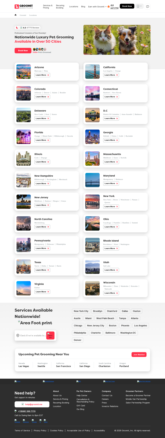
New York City (81, 311)
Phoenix (125, 325)
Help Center (82, 395)
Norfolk (123, 158)
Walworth (108, 289)
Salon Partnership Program (138, 403)
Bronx (115, 200)
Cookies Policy (56, 430)
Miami (88, 318)
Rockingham (52, 179)
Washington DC (128, 333)
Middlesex (107, 158)
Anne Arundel (127, 114)
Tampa (122, 318)
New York (107, 200)
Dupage (44, 158)
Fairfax (37, 288)
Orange (118, 71)
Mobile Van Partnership (136, 399)
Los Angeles (108, 71)
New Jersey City (95, 325)
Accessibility (99, 430)
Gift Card (81, 406)
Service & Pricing (60, 399)
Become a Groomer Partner (138, 395)
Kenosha (134, 286)
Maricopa (38, 71)
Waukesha (124, 286)
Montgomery (108, 179)
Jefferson (37, 93)
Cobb (121, 136)
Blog (83, 6)
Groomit (23, 15)
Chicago (78, 325)
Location (57, 406)
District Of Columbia (111, 114)
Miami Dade (47, 136)
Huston (136, 311)
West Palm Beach (105, 318)
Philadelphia (61, 244)
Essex (116, 158)
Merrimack (63, 179)
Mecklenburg (39, 223)
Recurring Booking (60, 6)
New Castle (38, 114)
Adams (54, 93)
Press (104, 403)
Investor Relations (110, 406)
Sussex (54, 114)
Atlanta (134, 318)
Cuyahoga (107, 223)
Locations (73, 6)
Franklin (117, 223)
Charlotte (96, 333)
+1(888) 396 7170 (27, 411)
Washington (124, 244)
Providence (107, 244)
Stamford (112, 311)
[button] (139, 6)
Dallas (44, 266)
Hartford (106, 93)
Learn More (41, 75)
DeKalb (106, 136)
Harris (59, 266)
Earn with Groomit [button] (96, 6)
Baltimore (138, 114)
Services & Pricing (47, 6)
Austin (77, 318)
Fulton (114, 136)
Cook (36, 158)
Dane (116, 286)
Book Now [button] (23, 50)
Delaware (50, 244)
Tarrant (51, 266)
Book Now (127, 6)
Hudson (48, 201)
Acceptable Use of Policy (78, 430)
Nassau (134, 200)
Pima (46, 71)
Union (63, 201)
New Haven (116, 93)
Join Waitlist (139, 354)
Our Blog (80, 409)
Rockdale (129, 136)
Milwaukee (107, 286)
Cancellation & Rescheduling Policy (85, 400)
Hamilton (125, 223)
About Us (57, 395)
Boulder (63, 93)
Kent (47, 114)
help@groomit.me (33, 404)
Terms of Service (22, 430)
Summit (135, 223)
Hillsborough (59, 136)
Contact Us (107, 395)
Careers (105, 399)
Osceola (70, 136)
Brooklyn (97, 311)
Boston (112, 325)
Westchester (125, 200)
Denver (46, 93)
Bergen (56, 201)
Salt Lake (106, 266)
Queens (107, 202)
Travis (36, 266)
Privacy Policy (40, 430)
